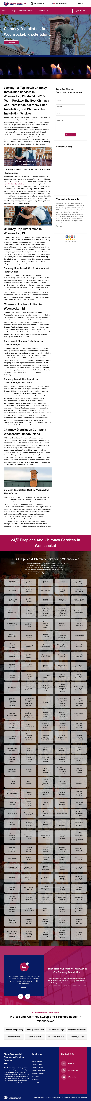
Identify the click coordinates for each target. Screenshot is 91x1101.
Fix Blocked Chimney (12, 737)
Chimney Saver (79, 635)
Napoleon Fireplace (45, 793)
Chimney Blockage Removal (29, 635)
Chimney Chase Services (45, 645)
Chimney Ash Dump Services (45, 656)
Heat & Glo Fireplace (12, 803)
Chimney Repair (62, 590)
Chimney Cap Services (28, 645)
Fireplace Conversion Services (62, 909)
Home (3, 11)
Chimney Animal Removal (62, 836)
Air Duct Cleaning (29, 858)
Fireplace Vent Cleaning (62, 666)
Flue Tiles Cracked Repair (45, 749)
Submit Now (70, 135)
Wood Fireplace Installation (79, 676)
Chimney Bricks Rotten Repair (62, 737)
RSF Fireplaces (12, 793)
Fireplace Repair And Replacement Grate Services (29, 714)
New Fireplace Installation (79, 600)
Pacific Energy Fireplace (28, 813)
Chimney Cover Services (62, 645)
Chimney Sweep (12, 582)
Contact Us (43, 11)
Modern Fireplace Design (12, 759)
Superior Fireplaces (12, 782)
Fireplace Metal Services (12, 714)
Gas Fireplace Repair (45, 676)
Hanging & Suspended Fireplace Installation (79, 909)
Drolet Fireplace (12, 823)
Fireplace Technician (79, 888)
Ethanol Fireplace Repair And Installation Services (62, 688)
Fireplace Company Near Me (12, 898)
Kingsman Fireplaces (62, 782)
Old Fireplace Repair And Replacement (62, 635)
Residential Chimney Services (62, 725)
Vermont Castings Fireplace (79, 793)
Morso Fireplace (46, 823)
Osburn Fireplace (46, 803)
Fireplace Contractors (79, 666)
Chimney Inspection (62, 582)
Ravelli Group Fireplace (45, 836)
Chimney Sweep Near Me (45, 888)
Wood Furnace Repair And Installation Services (45, 688)
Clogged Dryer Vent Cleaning (12, 868)
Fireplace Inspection (45, 635)
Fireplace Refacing (62, 624)
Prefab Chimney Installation (45, 849)
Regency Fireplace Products (79, 770)
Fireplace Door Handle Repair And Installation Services (62, 701)
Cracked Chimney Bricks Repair (79, 737)
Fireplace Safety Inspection (62, 878)
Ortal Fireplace (62, 813)
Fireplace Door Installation (45, 701)
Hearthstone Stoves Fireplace (79, 823)
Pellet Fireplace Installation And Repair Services (62, 770)
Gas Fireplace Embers (78, 759)
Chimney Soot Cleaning (12, 600)
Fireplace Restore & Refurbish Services (28, 934)
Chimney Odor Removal (29, 749)
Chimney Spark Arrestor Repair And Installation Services (45, 612)
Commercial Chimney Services (45, 725)
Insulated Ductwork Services (79, 921)
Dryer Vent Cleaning (79, 849)
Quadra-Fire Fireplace (79, 803)
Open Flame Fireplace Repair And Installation (12, 921)
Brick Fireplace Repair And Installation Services (12, 934)
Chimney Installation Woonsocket (21, 56)
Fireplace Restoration (12, 611)
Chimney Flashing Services (12, 666)
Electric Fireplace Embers (62, 759)
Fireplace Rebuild (12, 676)
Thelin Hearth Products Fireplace (28, 836)
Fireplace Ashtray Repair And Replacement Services (79, 701)
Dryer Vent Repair (28, 878)
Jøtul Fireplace (12, 813)
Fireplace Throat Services (12, 725)
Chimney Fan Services (79, 656)
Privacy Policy (36, 1083)
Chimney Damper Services (29, 655)
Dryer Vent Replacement (45, 878)
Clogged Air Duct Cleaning (28, 868)
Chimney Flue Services (79, 645)
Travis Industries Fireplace (62, 823)
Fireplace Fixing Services (29, 909)
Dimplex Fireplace (62, 803)
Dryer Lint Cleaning (45, 858)
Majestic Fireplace (62, 793)
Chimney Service (45, 582)
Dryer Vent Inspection (79, 858)
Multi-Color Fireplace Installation (45, 770)
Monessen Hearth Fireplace (29, 823)
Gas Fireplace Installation (12, 688)
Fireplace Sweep (46, 666)
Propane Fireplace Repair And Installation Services (12, 701)
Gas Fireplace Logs (78, 714)
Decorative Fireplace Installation (79, 878)
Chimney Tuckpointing (79, 624)
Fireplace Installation (62, 600)
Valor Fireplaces (29, 782)
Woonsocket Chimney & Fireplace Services (60, 1097)
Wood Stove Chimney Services (12, 909)
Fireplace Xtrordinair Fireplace (79, 813)
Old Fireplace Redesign (62, 749)
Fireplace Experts (79, 868)
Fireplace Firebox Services (46, 714)
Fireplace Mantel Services (79, 934)
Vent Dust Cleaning (62, 858)
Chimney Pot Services (62, 656)
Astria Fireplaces (79, 782)
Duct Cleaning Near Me (28, 888)
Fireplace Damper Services (62, 714)
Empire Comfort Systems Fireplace (12, 836)
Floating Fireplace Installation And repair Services (62, 934)
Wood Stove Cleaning (79, 898)
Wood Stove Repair (45, 898)
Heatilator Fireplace (29, 793)
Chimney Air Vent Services (12, 770)
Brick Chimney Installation (79, 611)
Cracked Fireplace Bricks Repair (45, 934)
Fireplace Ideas (12, 888)
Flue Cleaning (12, 590)
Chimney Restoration (12, 635)
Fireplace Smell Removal (12, 749)
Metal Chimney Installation (12, 624)
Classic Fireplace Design (79, 749)
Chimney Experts (12, 878)
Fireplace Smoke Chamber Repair (45, 624)
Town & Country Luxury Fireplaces (45, 782)
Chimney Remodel (62, 921)
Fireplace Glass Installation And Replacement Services (29, 701)
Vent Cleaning (12, 858)
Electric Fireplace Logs (29, 725)
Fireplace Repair (46, 600)
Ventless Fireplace (46, 909)
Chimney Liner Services (12, 656)
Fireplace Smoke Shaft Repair (29, 624)
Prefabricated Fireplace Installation (79, 688)
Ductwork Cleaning (62, 888)
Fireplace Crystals (29, 770)
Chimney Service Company (62, 867)
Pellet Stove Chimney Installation (45, 759)
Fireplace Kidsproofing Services (62, 849)
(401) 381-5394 (81, 11)
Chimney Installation (79, 590)
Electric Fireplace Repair (62, 676)
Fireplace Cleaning (79, 582)
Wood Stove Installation (62, 898)
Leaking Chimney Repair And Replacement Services (29, 737)
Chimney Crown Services (12, 645)
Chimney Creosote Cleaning (29, 599)
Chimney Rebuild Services (29, 849)
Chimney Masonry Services (29, 666)
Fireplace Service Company (45, 867)
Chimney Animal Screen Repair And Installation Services (62, 612)
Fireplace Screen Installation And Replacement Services (79, 836)
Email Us (80, 3)
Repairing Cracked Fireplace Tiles (45, 737)
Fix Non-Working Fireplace (29, 611)
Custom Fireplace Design (29, 759)
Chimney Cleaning (29, 582)
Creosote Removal (29, 590)
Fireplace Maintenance (29, 898)
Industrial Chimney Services (79, 725)
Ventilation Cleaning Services (28, 921)
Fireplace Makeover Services (45, 921)
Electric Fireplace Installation (29, 688)
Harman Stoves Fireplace (29, 803)
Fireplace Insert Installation (12, 849)
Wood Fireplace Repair (29, 676)
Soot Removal (45, 590)
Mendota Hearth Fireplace (46, 813)
